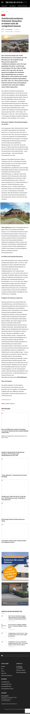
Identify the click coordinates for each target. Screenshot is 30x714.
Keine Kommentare (9, 31)
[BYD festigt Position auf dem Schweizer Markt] (15, 510)
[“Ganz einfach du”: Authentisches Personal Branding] (15, 465)
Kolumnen (13, 6)
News (3, 15)
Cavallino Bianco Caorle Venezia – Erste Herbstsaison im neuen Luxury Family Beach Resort (18, 635)
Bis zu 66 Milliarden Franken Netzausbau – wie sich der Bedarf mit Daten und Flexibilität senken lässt (14, 431)
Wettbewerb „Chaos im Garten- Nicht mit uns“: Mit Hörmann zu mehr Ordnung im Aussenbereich (13, 498)
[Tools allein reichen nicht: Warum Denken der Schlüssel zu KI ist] (15, 531)
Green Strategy (22, 6)
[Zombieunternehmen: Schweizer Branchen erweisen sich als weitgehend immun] (15, 43)
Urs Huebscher (9, 29)
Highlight (4, 6)
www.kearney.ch (6, 399)
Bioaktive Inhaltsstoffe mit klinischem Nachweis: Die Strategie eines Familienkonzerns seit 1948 (12, 454)
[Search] (28, 2)
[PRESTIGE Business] (16, 2)
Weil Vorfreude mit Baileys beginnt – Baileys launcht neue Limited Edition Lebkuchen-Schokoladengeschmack (17, 617)
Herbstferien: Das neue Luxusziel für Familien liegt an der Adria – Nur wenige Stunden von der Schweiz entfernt (18, 643)
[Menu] (2, 2)
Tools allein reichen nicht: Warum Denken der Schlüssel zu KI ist (13, 541)
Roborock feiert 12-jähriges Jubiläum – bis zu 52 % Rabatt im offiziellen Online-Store (17, 626)
